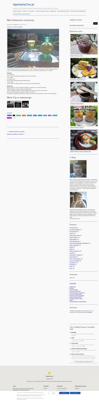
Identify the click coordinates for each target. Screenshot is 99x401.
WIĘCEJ (71, 300)
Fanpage (90, 312)
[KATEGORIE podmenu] (34, 11)
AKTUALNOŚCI (73, 227)
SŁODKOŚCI (72, 262)
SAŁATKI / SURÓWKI (74, 260)
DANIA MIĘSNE (73, 239)
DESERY (71, 247)
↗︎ (74, 335)
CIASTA (71, 233)
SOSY (71, 266)
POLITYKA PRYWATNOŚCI (76, 294)
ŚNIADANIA (72, 264)
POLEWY (72, 253)
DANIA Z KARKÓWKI (74, 245)
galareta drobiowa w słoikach (77, 127)
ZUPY (71, 268)
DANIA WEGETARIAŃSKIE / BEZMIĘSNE (79, 243)
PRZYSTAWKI (73, 256)
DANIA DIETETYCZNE (74, 235)
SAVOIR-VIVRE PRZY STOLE (76, 298)
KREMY (71, 249)
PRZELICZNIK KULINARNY (76, 297)
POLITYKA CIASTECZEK (75, 291)
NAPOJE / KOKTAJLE (74, 251)
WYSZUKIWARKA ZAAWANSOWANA (78, 301)
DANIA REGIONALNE (74, 241)
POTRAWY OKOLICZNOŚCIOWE (77, 295)
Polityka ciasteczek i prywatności (77, 292)
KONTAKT (72, 288)
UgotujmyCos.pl (23, 4)
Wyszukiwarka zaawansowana (77, 25)
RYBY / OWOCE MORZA (75, 258)
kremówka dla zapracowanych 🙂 (78, 79)
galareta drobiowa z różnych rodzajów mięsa (80, 151)
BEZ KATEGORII (73, 231)
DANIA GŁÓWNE (73, 237)
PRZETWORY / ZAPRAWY (75, 255)
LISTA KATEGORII (74, 289)
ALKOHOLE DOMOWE (17, 26)
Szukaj (95, 23)
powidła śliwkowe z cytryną (76, 55)
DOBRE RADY (73, 286)
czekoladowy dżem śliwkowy (76, 103)
